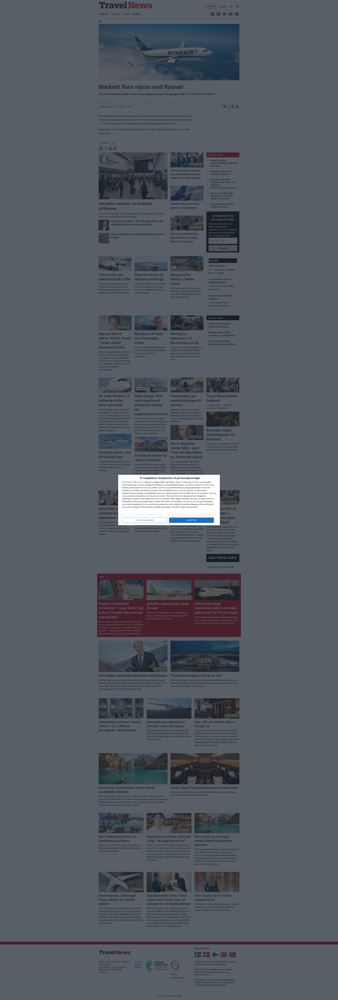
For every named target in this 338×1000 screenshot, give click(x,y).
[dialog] (169, 500)
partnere (140, 482)
